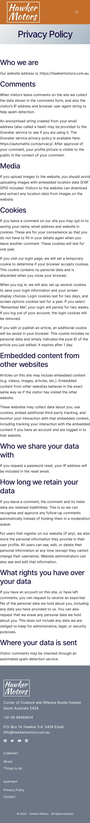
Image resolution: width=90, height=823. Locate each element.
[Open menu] (76, 12)
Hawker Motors (38, 813)
